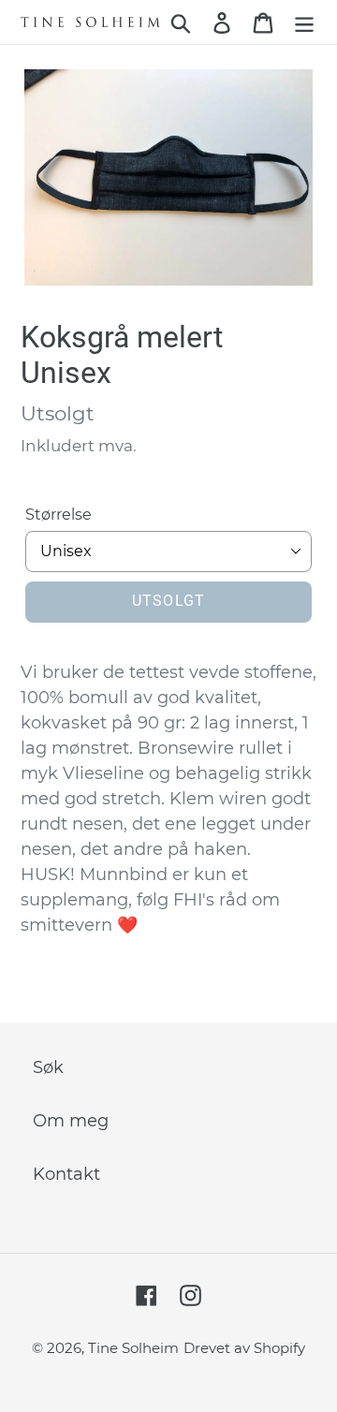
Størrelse (58, 514)
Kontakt (66, 1174)
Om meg (71, 1120)
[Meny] (304, 22)
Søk (48, 1067)
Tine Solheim (133, 1348)
